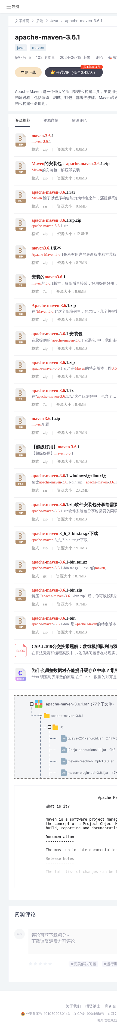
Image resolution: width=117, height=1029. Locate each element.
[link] (22, 20)
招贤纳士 (92, 1006)
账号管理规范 (107, 1020)
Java (54, 21)
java (20, 47)
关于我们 (73, 1006)
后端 (39, 21)
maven (38, 47)
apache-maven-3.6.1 (47, 37)
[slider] (40, 964)
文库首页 (22, 21)
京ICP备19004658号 (88, 1014)
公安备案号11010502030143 (48, 1014)
